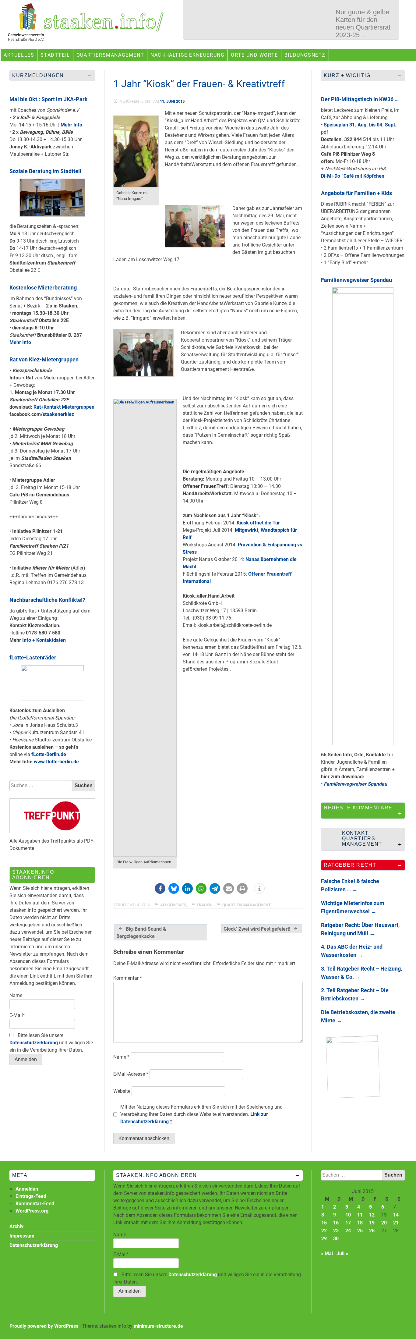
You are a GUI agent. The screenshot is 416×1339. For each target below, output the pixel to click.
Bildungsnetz (305, 55)
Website (121, 1091)
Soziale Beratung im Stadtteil (45, 171)
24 (348, 1231)
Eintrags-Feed (31, 1196)
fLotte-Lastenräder (32, 657)
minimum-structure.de (158, 1326)
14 (396, 1215)
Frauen (204, 905)
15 (324, 1223)
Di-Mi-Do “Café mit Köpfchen (352, 176)
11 (360, 1215)
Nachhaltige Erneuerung (187, 55)
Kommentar (127, 978)
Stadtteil (55, 55)
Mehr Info (71, 125)
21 (396, 1223)
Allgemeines (173, 905)
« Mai (327, 1253)
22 (324, 1231)
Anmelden (27, 1189)
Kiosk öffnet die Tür (258, 523)
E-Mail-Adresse (130, 1074)
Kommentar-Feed (35, 1203)
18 (360, 1223)
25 (360, 1231)
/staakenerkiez (57, 414)
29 (324, 1238)
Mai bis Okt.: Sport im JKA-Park (48, 99)
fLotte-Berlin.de (48, 754)
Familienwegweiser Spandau (356, 280)
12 (372, 1215)
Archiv (16, 1226)
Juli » (342, 1253)
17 (348, 1223)
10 (348, 1215)
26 (372, 1231)
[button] (160, 888)
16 (336, 1223)
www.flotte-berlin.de (56, 762)
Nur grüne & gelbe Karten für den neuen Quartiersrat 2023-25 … (363, 23)
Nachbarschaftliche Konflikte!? (47, 600)
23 (336, 1231)
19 (372, 1223)
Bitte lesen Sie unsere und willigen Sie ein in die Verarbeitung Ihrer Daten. (51, 1042)
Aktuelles (19, 55)
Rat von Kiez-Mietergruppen (44, 359)
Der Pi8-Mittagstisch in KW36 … (360, 99)
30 (336, 1238)
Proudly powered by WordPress (43, 1326)
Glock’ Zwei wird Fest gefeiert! (257, 929)
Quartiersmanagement (110, 55)
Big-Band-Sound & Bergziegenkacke (141, 932)
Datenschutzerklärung (33, 1043)
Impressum (21, 1236)
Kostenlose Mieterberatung (43, 287)
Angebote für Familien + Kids (356, 193)
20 (384, 1223)
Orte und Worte (254, 55)
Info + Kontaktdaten (44, 640)
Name (121, 1057)
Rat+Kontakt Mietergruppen (63, 407)
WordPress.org (32, 1211)
